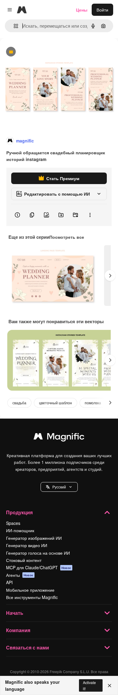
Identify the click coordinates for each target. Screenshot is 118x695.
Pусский (59, 486)
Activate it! (89, 685)
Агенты (19, 575)
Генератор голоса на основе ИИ (38, 553)
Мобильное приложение (30, 590)
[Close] (109, 685)
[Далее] (110, 275)
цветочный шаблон (55, 402)
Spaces (13, 523)
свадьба (19, 402)
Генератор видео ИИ (26, 545)
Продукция (19, 512)
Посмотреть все (66, 237)
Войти (102, 10)
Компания (18, 630)
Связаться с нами (27, 647)
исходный (40, 52)
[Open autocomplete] (13, 26)
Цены (81, 10)
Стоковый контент (23, 560)
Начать (14, 612)
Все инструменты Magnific (32, 597)
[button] (59, 487)
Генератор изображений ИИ (34, 538)
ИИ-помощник (20, 530)
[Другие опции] (90, 215)
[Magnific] (59, 437)
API (9, 582)
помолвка (93, 402)
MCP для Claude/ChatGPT (38, 567)
